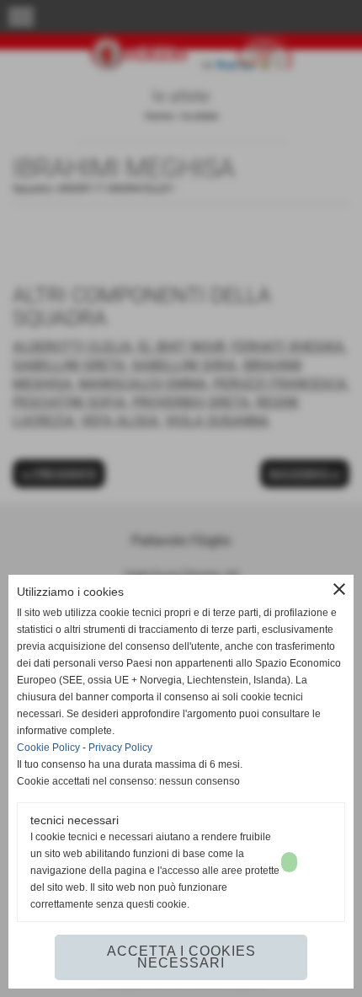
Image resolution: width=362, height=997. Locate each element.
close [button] (339, 589)
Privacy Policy (120, 747)
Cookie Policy (48, 747)
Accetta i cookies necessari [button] (181, 957)
